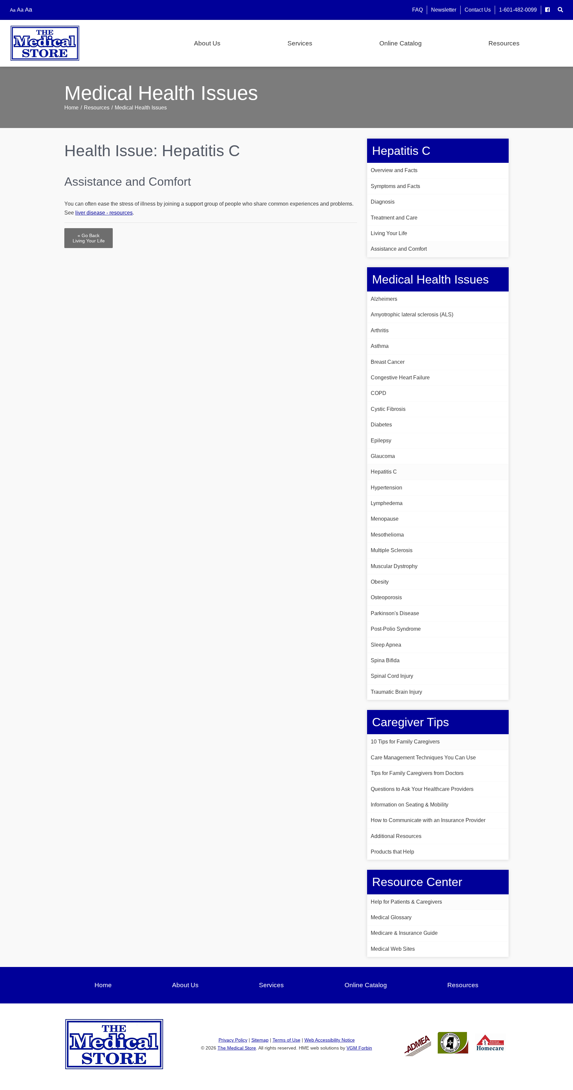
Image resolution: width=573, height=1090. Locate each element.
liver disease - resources (104, 213)
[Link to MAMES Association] (453, 1042)
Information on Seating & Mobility (409, 804)
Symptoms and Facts (395, 186)
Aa (13, 10)
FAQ (417, 10)
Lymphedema (387, 503)
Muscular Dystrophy (394, 566)
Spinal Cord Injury (392, 676)
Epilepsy (381, 440)
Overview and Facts (394, 170)
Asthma (380, 346)
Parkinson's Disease (395, 613)
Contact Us (478, 10)
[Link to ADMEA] (418, 1042)
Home (71, 107)
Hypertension (386, 487)
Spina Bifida (385, 660)
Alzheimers (384, 299)
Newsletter (443, 10)
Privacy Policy (233, 1040)
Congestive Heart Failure (400, 377)
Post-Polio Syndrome (396, 629)
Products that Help (392, 852)
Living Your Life (389, 233)
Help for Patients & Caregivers (406, 902)
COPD (378, 393)
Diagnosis (383, 202)
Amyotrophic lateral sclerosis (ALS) (412, 314)
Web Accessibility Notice (329, 1040)
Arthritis (380, 330)
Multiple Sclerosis (392, 550)
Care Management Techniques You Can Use (423, 757)
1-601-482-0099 (518, 10)
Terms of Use (286, 1040)
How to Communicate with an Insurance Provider (428, 820)
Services (299, 43)
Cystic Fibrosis (388, 409)
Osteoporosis (386, 597)
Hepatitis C (384, 472)
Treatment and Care (394, 218)
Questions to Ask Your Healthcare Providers (422, 789)
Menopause (385, 519)
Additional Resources (396, 836)
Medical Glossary (391, 917)
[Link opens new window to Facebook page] (547, 10)
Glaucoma (383, 456)
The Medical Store (237, 1048)
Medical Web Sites (393, 949)
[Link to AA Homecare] (490, 1042)
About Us (207, 43)
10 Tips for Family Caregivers (405, 741)
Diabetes (381, 424)
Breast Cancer (388, 362)
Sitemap (260, 1040)
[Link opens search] (560, 10)
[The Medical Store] (60, 43)
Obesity (380, 582)
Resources (504, 43)
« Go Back (89, 238)
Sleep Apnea (386, 645)
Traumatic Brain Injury (396, 692)
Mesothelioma (387, 535)
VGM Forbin (359, 1048)
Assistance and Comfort (399, 249)
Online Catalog (400, 43)
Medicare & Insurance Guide (404, 933)
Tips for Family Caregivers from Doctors (417, 773)
